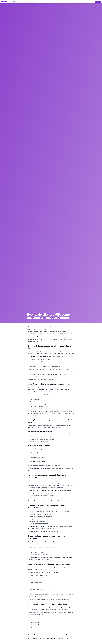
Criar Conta (98, 1)
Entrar (92, 1)
